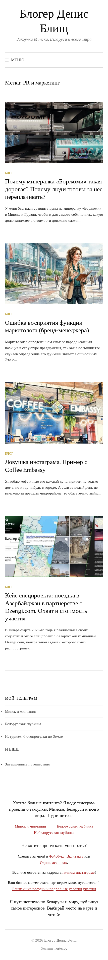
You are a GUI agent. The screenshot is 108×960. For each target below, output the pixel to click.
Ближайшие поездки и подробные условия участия (54, 889)
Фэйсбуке (57, 856)
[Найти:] (98, 60)
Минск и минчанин (20, 711)
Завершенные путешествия (27, 764)
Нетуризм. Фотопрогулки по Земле (34, 736)
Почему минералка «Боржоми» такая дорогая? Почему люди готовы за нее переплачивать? (53, 189)
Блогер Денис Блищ (60, 940)
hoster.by (61, 948)
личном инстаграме (79, 872)
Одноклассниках (53, 862)
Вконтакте (75, 856)
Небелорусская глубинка (54, 832)
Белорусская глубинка (23, 724)
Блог (9, 173)
